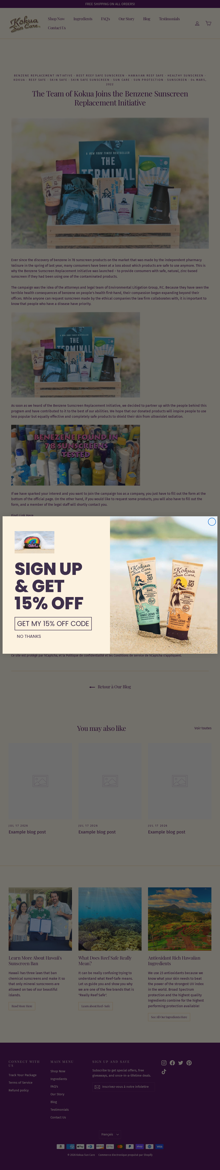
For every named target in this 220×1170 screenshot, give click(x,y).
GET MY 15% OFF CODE (53, 623)
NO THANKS (29, 636)
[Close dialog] (212, 522)
